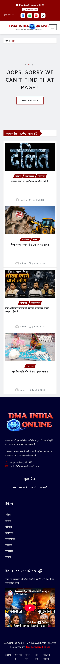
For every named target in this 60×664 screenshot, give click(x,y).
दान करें (33, 487)
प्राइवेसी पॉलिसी (47, 656)
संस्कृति (8, 544)
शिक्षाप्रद (9, 532)
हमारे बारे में (23, 487)
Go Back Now (31, 100)
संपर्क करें (43, 487)
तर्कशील (8, 526)
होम (7, 40)
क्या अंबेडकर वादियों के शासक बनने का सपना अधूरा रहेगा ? (27, 309)
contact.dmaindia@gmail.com (24, 466)
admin (24, 199)
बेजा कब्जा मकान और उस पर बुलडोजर (30, 244)
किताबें (8, 520)
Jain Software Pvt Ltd (37, 646)
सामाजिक (9, 551)
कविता (8, 514)
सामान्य (8, 557)
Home (8, 654)
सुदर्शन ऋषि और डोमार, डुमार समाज (30, 371)
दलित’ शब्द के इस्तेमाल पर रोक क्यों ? (30, 181)
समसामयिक (10, 538)
